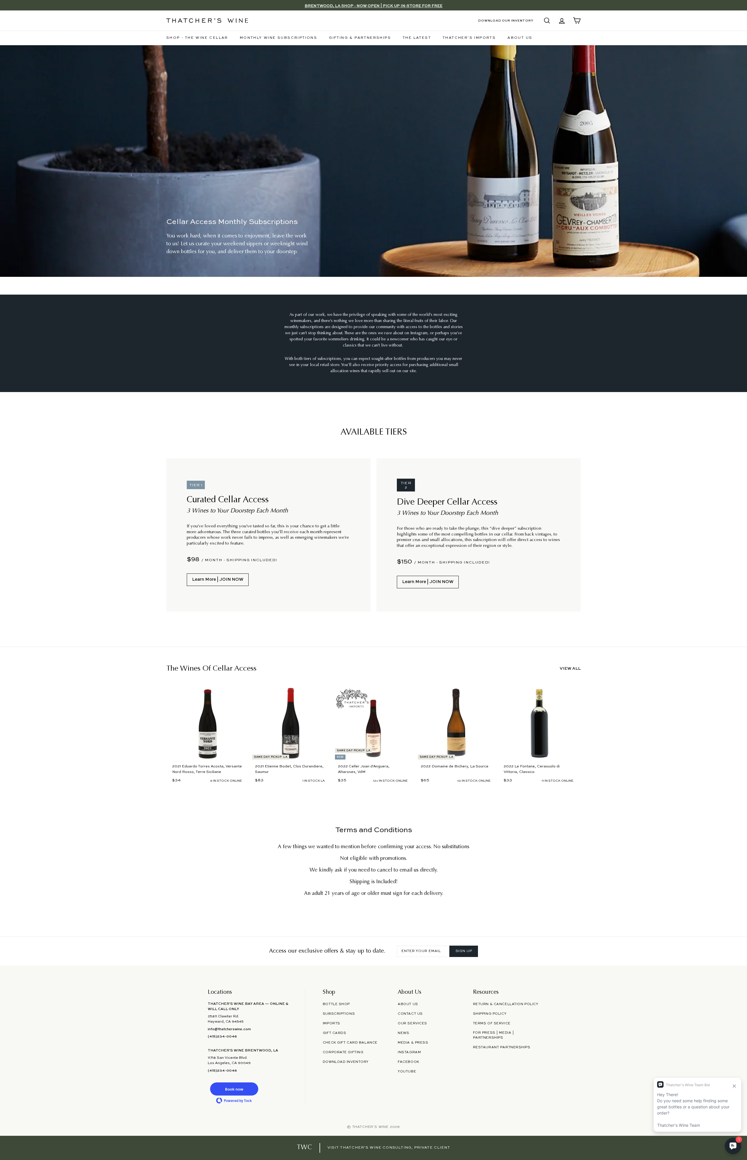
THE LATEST (417, 38)
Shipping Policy (489, 1014)
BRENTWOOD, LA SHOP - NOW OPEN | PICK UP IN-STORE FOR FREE (373, 5)
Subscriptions (339, 1014)
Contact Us (410, 1014)
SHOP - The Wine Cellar (197, 38)
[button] (234, 1089)
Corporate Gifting (343, 1052)
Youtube (407, 1071)
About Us (519, 38)
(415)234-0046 (222, 1036)
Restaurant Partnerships (501, 1047)
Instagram (409, 1052)
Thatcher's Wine (370, 1127)
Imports (331, 1023)
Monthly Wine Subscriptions (278, 38)
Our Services (412, 1023)
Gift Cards (334, 1033)
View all (570, 668)
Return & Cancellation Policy (505, 1004)
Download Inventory (346, 1062)
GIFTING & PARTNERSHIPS (360, 38)
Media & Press (413, 1042)
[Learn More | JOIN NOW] (268, 535)
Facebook (408, 1062)
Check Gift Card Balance (350, 1042)
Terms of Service (492, 1023)
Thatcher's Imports (469, 38)
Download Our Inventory (505, 20)
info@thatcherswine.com (229, 1029)
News (403, 1033)
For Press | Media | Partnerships (493, 1035)
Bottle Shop (336, 1004)
